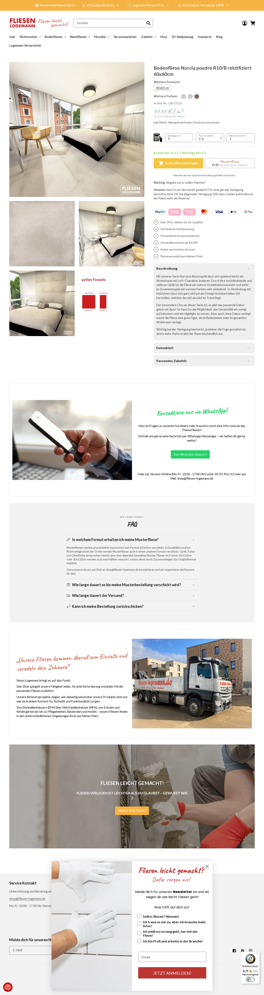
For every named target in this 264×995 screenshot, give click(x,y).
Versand (173, 122)
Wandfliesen (78, 37)
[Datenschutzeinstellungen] (8, 987)
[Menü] (257, 954)
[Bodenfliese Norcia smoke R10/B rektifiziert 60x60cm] (190, 96)
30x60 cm (162, 87)
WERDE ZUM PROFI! (132, 810)
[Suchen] (148, 23)
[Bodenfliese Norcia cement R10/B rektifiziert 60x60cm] (183, 96)
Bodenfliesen (53, 37)
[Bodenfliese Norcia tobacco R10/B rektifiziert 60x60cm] (196, 96)
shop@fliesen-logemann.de (27, 898)
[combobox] (112, 23)
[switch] (250, 979)
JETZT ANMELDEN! (172, 972)
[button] (148, 36)
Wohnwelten (28, 37)
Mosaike (100, 37)
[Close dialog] (207, 866)
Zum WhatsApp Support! (190, 454)
